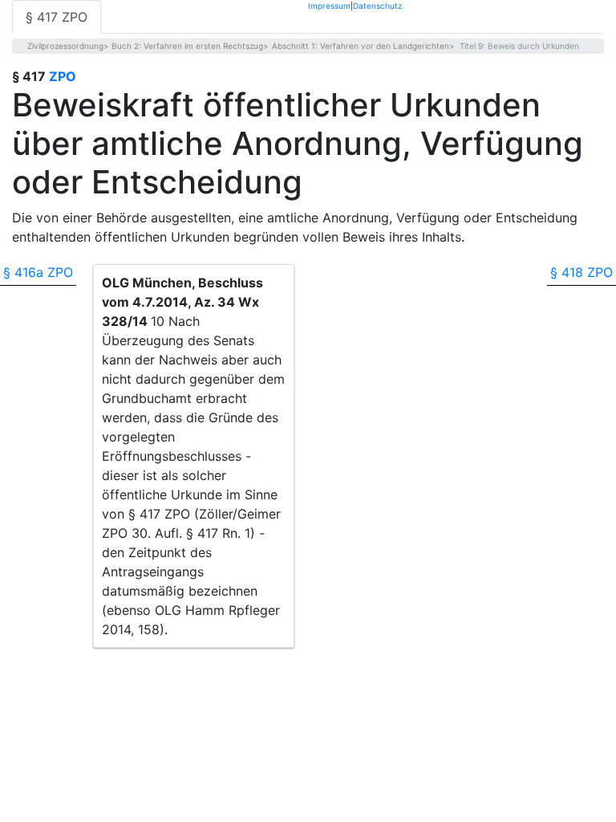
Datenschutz (377, 5)
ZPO (62, 76)
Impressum (329, 5)
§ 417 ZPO (56, 17)
